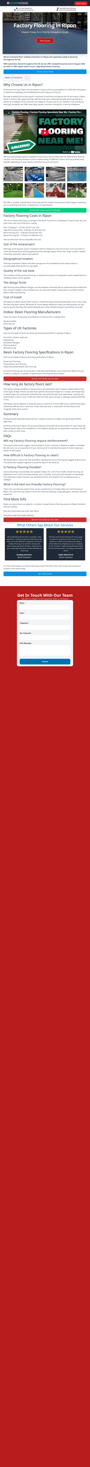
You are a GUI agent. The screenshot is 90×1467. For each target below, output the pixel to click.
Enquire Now (45, 581)
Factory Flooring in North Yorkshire (39, 566)
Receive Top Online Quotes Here (45, 379)
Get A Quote (45, 41)
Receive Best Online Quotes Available (45, 210)
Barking (30, 515)
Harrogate (22, 515)
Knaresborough (10, 515)
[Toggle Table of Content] (25, 78)
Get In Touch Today (45, 72)
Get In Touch (81, 3)
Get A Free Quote (45, 574)
